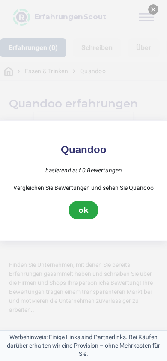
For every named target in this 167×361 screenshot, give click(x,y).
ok (83, 210)
